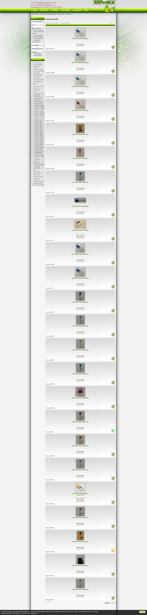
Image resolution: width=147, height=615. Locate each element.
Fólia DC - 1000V (38, 132)
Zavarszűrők (37, 168)
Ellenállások (37, 95)
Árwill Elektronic (36, 14)
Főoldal (34, 10)
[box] (110, 23)
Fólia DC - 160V (38, 123)
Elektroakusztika (37, 74)
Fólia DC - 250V (38, 125)
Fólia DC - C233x (38, 139)
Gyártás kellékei (37, 81)
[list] (112, 23)
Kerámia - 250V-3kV (39, 147)
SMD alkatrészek (37, 183)
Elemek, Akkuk (37, 76)
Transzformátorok (38, 176)
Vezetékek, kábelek (38, 181)
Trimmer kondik (38, 154)
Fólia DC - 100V (38, 122)
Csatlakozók (36, 73)
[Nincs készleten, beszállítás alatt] (113, 550)
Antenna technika (38, 69)
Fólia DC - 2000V (39, 135)
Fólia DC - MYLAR (39, 142)
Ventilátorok (36, 180)
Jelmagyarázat (77, 10)
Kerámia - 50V (38, 149)
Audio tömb (37, 100)
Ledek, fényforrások (38, 86)
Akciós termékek (37, 64)
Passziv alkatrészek (51, 14)
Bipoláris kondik (38, 103)
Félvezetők (36, 78)
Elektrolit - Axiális (39, 105)
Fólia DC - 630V (38, 130)
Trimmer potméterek (39, 164)
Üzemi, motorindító (39, 156)
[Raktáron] (113, 47)
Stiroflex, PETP (38, 146)
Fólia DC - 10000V (39, 137)
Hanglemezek (44, 10)
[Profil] (107, 8)
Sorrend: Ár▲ (56, 23)
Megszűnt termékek (38, 185)
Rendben (142, 612)
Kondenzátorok (60, 14)
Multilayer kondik (39, 151)
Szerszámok (36, 171)
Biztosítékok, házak (38, 71)
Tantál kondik (68, 14)
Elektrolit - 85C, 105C (39, 106)
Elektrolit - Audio (39, 112)
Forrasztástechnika (38, 79)
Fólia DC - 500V (38, 129)
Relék (34, 169)
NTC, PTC (36, 161)
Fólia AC (37, 118)
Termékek (43, 14)
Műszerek (35, 88)
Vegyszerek (36, 178)
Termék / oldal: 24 (65, 23)
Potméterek (37, 163)
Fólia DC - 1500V (38, 134)
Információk (54, 10)
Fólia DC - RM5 (38, 140)
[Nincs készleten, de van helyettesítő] (113, 430)
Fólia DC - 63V (38, 120)
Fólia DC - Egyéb (38, 144)
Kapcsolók (36, 83)
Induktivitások (37, 96)
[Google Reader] (112, 602)
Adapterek (36, 67)
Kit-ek (34, 84)
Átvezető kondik (38, 101)
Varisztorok (37, 166)
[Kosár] (113, 9)
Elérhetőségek (65, 10)
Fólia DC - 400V (38, 127)
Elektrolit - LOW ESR (39, 113)
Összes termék (37, 62)
